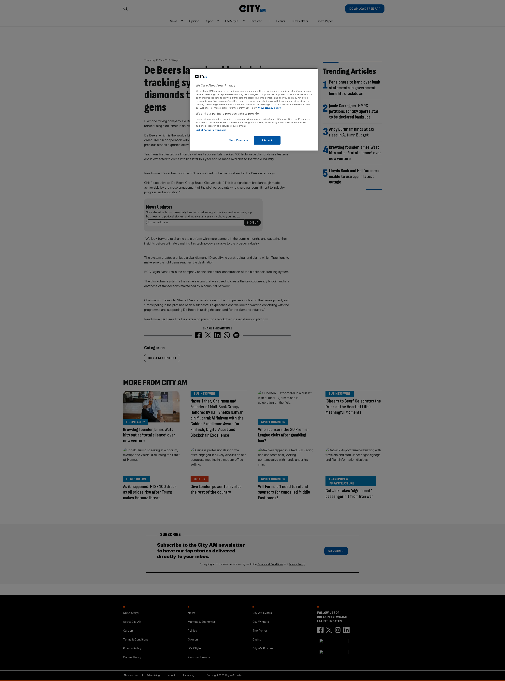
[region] (254, 109)
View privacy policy (269, 107)
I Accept (267, 140)
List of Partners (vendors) (211, 130)
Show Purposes (238, 140)
